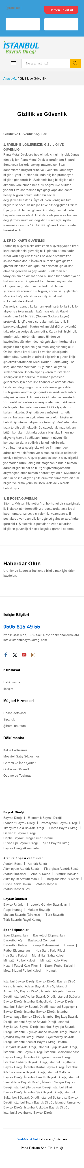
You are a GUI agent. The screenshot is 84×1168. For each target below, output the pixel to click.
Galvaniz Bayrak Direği (19, 833)
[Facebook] (5, 655)
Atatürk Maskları (67, 874)
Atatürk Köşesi (46, 884)
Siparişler (10, 719)
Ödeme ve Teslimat (17, 775)
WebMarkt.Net (27, 1139)
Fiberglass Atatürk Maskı (62, 879)
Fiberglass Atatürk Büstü (61, 868)
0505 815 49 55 (21, 627)
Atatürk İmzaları (14, 874)
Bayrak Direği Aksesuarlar (21, 848)
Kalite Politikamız (15, 750)
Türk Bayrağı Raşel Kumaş (22, 919)
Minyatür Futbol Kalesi (19, 960)
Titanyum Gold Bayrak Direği (23, 828)
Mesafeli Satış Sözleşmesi (21, 756)
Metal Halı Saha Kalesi (48, 955)
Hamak (69, 945)
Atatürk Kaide (40, 874)
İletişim (8, 689)
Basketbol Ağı (13, 940)
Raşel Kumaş (12, 909)
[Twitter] (14, 655)
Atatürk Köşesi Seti (16, 889)
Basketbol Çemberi (41, 940)
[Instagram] (33, 655)
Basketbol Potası (15, 945)
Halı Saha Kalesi (15, 955)
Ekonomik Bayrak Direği (45, 817)
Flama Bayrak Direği (63, 828)
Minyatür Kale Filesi (54, 960)
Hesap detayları (14, 713)
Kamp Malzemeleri (45, 945)
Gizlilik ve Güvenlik (16, 769)
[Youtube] (24, 655)
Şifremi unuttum (14, 725)
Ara (75, 63)
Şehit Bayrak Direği (56, 843)
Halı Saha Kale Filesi (50, 950)
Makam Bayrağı (39, 909)
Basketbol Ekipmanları (49, 935)
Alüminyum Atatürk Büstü (21, 868)
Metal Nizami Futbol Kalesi (22, 970)
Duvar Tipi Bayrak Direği (20, 843)
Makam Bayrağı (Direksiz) (21, 914)
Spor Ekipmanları (15, 935)
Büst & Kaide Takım (17, 884)
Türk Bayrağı (54, 914)
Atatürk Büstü (12, 863)
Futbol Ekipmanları (16, 950)
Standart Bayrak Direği (19, 823)
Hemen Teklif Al (61, 10)
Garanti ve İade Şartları (20, 763)
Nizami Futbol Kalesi (58, 965)
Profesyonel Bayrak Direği (59, 823)
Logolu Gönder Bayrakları (49, 904)
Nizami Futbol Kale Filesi (20, 965)
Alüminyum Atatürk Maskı (21, 879)
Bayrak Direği (12, 817)
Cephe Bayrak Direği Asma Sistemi (28, 838)
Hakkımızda (11, 682)
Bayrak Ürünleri (14, 904)
